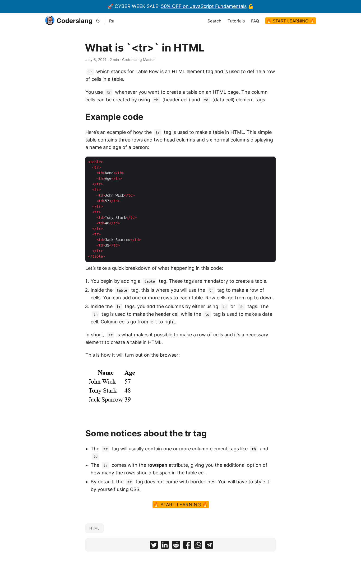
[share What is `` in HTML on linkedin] (165, 546)
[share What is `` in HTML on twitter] (154, 546)
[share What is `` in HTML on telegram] (209, 546)
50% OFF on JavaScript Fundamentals (204, 6)
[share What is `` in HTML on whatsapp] (198, 546)
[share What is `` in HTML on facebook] (187, 546)
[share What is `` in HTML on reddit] (176, 546)
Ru (111, 20)
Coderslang (74, 21)
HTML (94, 528)
